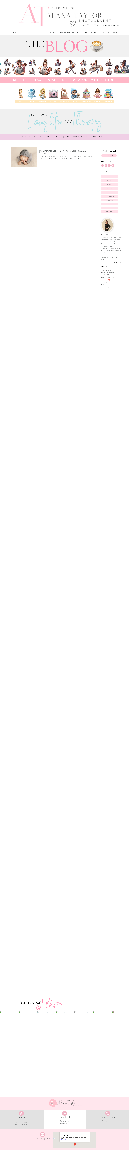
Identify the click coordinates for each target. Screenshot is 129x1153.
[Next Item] (124, 1020)
